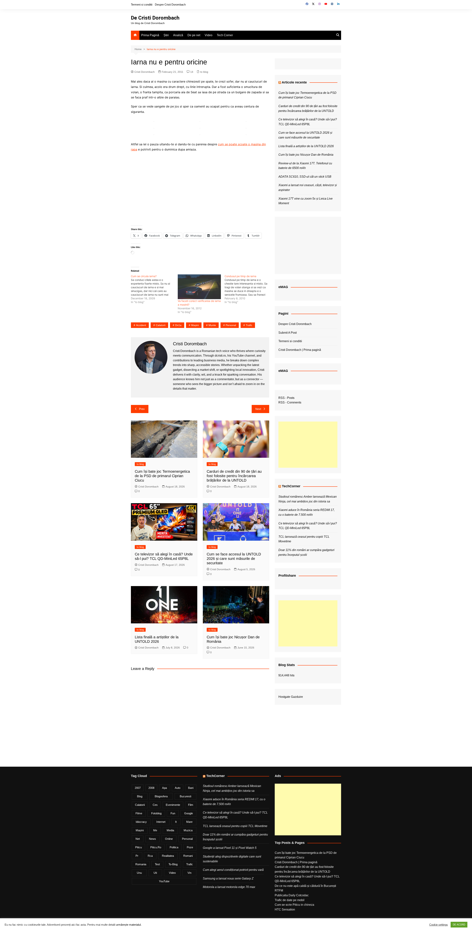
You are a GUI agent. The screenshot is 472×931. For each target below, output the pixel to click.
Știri (166, 35)
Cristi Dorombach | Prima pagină (299, 349)
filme (139, 813)
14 (191, 71)
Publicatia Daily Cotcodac (292, 895)
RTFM (279, 890)
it (176, 821)
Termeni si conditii (141, 4)
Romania (140, 864)
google (188, 813)
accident (141, 325)
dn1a (178, 325)
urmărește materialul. (128, 924)
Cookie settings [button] (438, 924)
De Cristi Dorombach (155, 18)
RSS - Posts (286, 397)
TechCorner (291, 486)
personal (231, 325)
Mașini (195, 325)
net (138, 838)
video (172, 872)
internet (160, 821)
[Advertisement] (307, 445)
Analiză (178, 35)
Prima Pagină (150, 35)
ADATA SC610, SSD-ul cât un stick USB (304, 176)
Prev (142, 408)
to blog (204, 71)
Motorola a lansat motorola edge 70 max (229, 887)
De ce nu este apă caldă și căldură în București (305, 885)
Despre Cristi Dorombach (170, 4)
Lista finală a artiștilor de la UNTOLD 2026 (306, 146)
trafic (249, 325)
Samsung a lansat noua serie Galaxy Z (228, 878)
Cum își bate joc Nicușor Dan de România (305, 154)
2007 (138, 787)
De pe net (194, 35)
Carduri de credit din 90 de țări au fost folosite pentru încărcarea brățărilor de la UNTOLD (234, 475)
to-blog (173, 864)
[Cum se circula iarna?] (154, 289)
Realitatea (168, 855)
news (152, 838)
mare (189, 821)
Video (208, 35)
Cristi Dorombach (144, 71)
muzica (188, 830)
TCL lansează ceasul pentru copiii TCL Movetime (235, 826)
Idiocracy (141, 821)
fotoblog (156, 813)
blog (139, 796)
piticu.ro (155, 847)
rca (150, 855)
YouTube (164, 881)
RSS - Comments (289, 402)
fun (173, 813)
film (190, 804)
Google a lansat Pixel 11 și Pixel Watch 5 (229, 847)
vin (189, 872)
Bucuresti (185, 796)
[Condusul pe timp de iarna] (248, 289)
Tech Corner (225, 35)
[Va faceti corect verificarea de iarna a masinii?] (199, 286)
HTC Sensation (285, 909)
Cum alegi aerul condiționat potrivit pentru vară (233, 869)
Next (258, 408)
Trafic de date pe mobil (289, 900)
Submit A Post (287, 332)
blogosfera (161, 796)
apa (164, 787)
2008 (151, 787)
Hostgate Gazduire (290, 696)
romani (188, 855)
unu (139, 872)
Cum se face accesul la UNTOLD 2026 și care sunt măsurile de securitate (234, 558)
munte (212, 325)
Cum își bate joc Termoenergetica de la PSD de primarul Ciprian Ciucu (162, 475)
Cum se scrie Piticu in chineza (294, 904)
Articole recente (294, 82)
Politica (174, 847)
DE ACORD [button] (459, 924)
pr (137, 855)
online (169, 838)
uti (155, 872)
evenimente (173, 804)
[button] (154, 121)
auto (177, 787)
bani (190, 787)
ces (155, 804)
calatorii (160, 325)
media (170, 830)
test (157, 864)
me (155, 830)
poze (190, 847)
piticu (138, 847)
